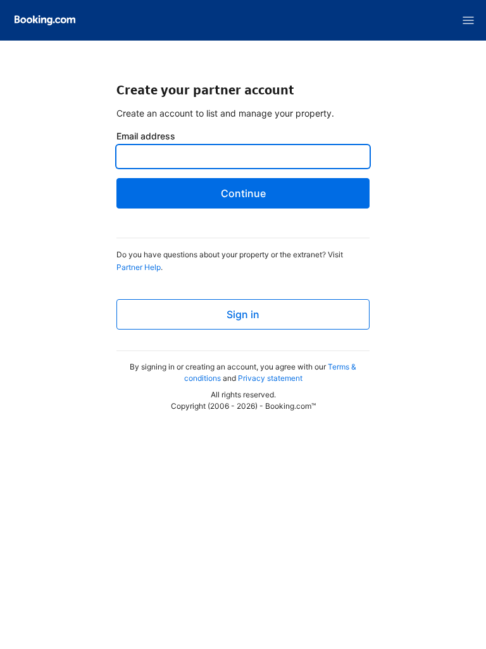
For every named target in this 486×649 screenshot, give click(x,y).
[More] (468, 20)
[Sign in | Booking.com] (45, 20)
